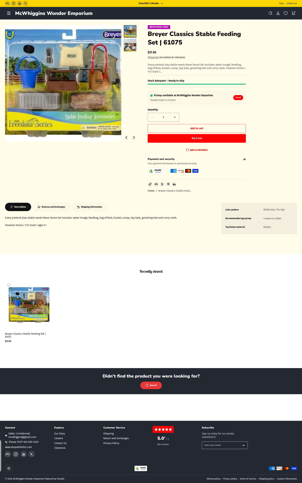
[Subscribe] (243, 445)
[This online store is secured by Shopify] (155, 171)
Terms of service (248, 478)
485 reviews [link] (163, 444)
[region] (151, 3)
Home (151, 190)
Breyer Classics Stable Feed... (175, 190)
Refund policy (214, 478)
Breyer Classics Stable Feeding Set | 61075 (25, 335)
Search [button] (153, 385)
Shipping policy (266, 478)
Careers (58, 438)
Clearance (60, 447)
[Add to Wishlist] (9, 285)
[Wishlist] (285, 13)
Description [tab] (20, 207)
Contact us (291, 3)
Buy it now (197, 138)
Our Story (59, 433)
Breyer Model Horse (159, 27)
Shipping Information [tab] (91, 207)
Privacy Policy (111, 443)
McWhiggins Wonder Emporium (29, 478)
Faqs (281, 3)
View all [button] (238, 98)
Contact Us (60, 443)
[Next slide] (134, 137)
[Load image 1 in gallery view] (130, 31)
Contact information (287, 478)
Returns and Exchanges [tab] (53, 207)
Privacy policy (230, 478)
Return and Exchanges (116, 438)
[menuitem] (77, 433)
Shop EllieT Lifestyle (149, 3)
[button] (270, 13)
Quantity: (153, 109)
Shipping (153, 57)
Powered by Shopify (54, 478)
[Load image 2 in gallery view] (130, 45)
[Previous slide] (126, 137)
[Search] (270, 13)
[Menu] (9, 13)
